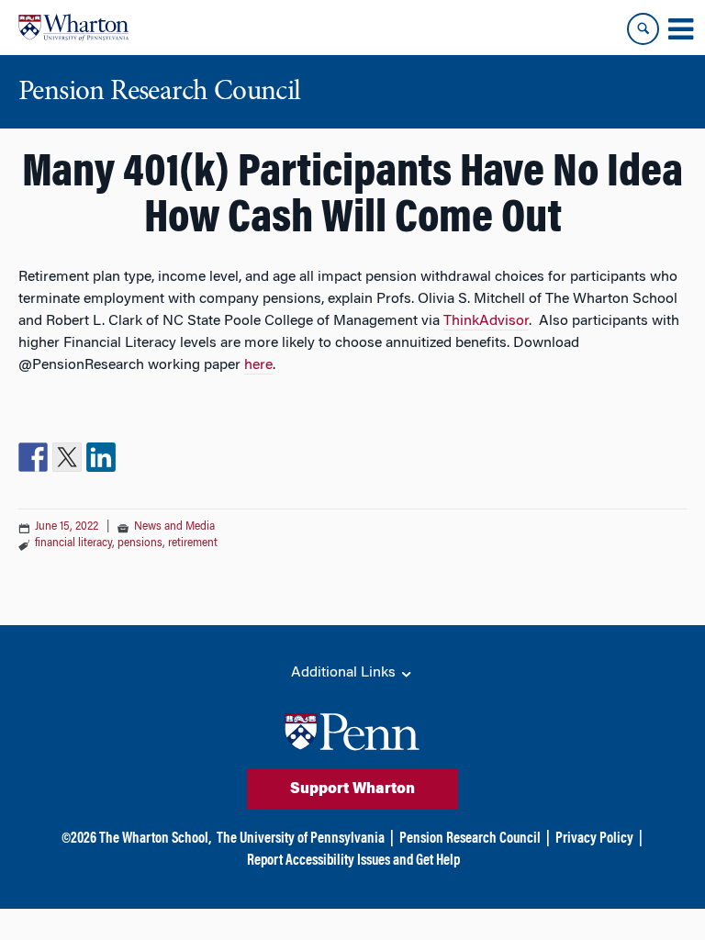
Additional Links (345, 673)
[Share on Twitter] (67, 457)
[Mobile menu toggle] (680, 29)
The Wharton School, (155, 839)
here (258, 365)
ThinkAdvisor (486, 321)
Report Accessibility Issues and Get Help (353, 861)
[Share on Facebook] (33, 457)
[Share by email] (135, 457)
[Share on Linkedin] (101, 457)
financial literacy (73, 543)
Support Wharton (352, 789)
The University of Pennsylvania (301, 839)
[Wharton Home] (73, 27)
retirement (193, 543)
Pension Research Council (470, 839)
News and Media (174, 526)
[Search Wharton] (643, 29)
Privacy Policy (594, 839)
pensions (140, 543)
